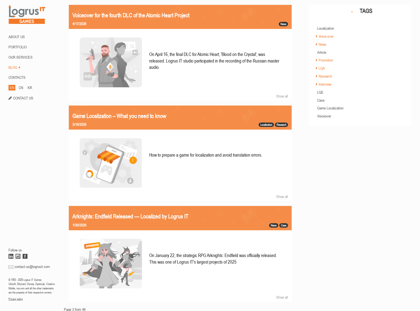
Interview (325, 84)
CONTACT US (23, 98)
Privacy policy (16, 299)
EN (12, 87)
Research (325, 76)
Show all (282, 96)
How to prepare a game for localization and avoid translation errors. (205, 155)
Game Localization (330, 108)
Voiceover (324, 116)
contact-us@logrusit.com (32, 266)
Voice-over (326, 36)
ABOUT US (17, 37)
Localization (325, 28)
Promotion (326, 60)
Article (321, 52)
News (322, 44)
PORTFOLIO (18, 47)
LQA (322, 68)
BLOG (13, 67)
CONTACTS (17, 77)
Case (320, 100)
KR (30, 87)
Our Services (21, 57)
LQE (320, 92)
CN (21, 87)
